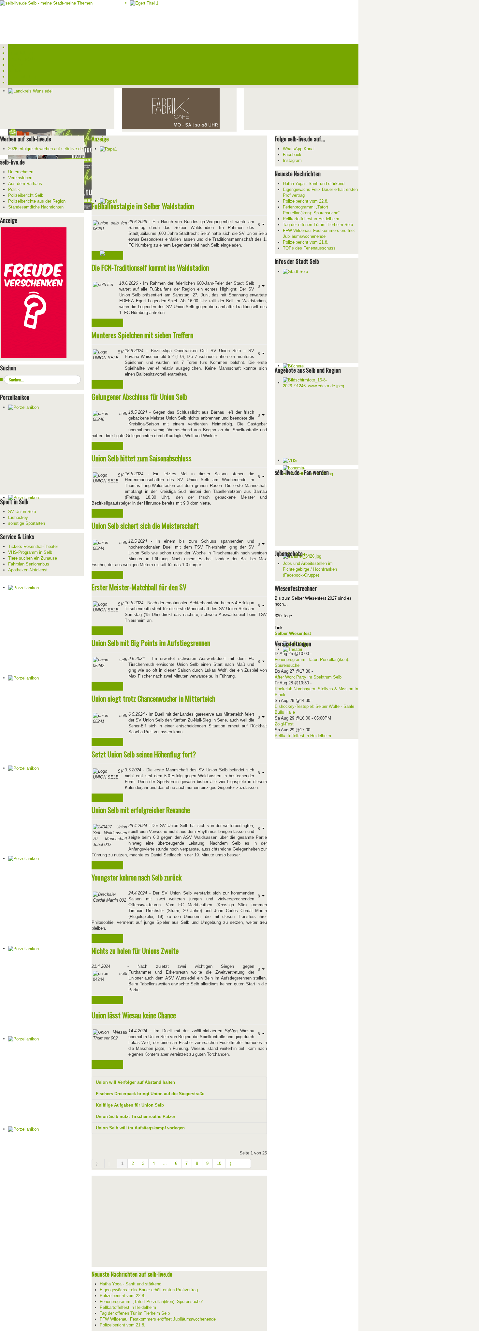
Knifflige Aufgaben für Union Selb (130, 1105)
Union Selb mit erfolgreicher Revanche (141, 810)
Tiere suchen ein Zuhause (32, 558)
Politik (14, 189)
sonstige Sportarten (26, 523)
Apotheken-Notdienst (28, 569)
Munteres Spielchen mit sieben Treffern (142, 335)
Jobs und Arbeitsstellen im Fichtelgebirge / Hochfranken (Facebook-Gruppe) (310, 569)
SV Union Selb (22, 511)
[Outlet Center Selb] (33, 292)
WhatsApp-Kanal (298, 148)
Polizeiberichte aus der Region (36, 201)
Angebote (15, 64)
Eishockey (18, 517)
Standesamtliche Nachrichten (36, 207)
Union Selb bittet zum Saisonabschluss (142, 458)
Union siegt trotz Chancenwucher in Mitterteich (153, 698)
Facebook (292, 154)
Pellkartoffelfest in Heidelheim (303, 735)
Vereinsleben (20, 177)
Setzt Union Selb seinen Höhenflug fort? (144, 754)
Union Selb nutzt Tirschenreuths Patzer (135, 1116)
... (165, 1163)
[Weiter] (231, 1163)
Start (12, 47)
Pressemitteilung (22, 76)
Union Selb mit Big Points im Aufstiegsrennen (151, 642)
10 (219, 1163)
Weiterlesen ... (109, 323)
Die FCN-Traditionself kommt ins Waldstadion (150, 267)
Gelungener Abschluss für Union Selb (139, 396)
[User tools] (260, 224)
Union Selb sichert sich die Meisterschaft (145, 525)
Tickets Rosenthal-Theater (33, 546)
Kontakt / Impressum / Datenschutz (37, 82)
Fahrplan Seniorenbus (28, 564)
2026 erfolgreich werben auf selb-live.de (45, 148)
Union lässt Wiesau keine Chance (134, 1015)
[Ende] (244, 1163)
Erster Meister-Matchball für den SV (139, 587)
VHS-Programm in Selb (30, 552)
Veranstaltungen (21, 53)
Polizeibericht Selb (25, 195)
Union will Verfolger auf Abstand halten (135, 1082)
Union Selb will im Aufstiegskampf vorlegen (140, 1127)
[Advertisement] (293, 108)
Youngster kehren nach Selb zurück (136, 877)
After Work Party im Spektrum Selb (308, 677)
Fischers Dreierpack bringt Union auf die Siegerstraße (150, 1093)
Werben (14, 70)
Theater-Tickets (21, 58)
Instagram (292, 160)
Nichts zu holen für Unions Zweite (135, 950)
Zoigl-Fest (284, 724)
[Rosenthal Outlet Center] (171, 108)
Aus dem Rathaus (25, 183)
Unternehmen (20, 171)
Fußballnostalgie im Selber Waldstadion (143, 206)
